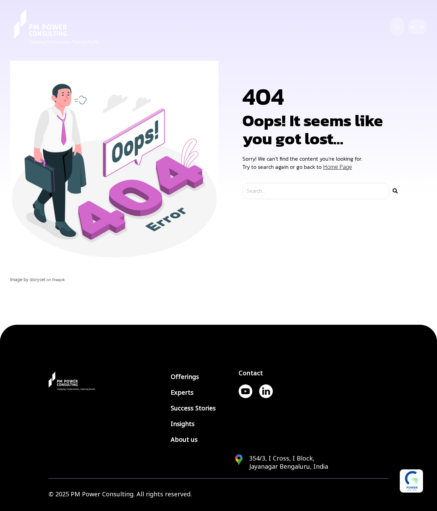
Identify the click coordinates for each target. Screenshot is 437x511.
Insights (183, 424)
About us (184, 439)
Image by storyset (27, 280)
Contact (251, 373)
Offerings (185, 377)
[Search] (395, 191)
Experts (182, 392)
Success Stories (193, 408)
